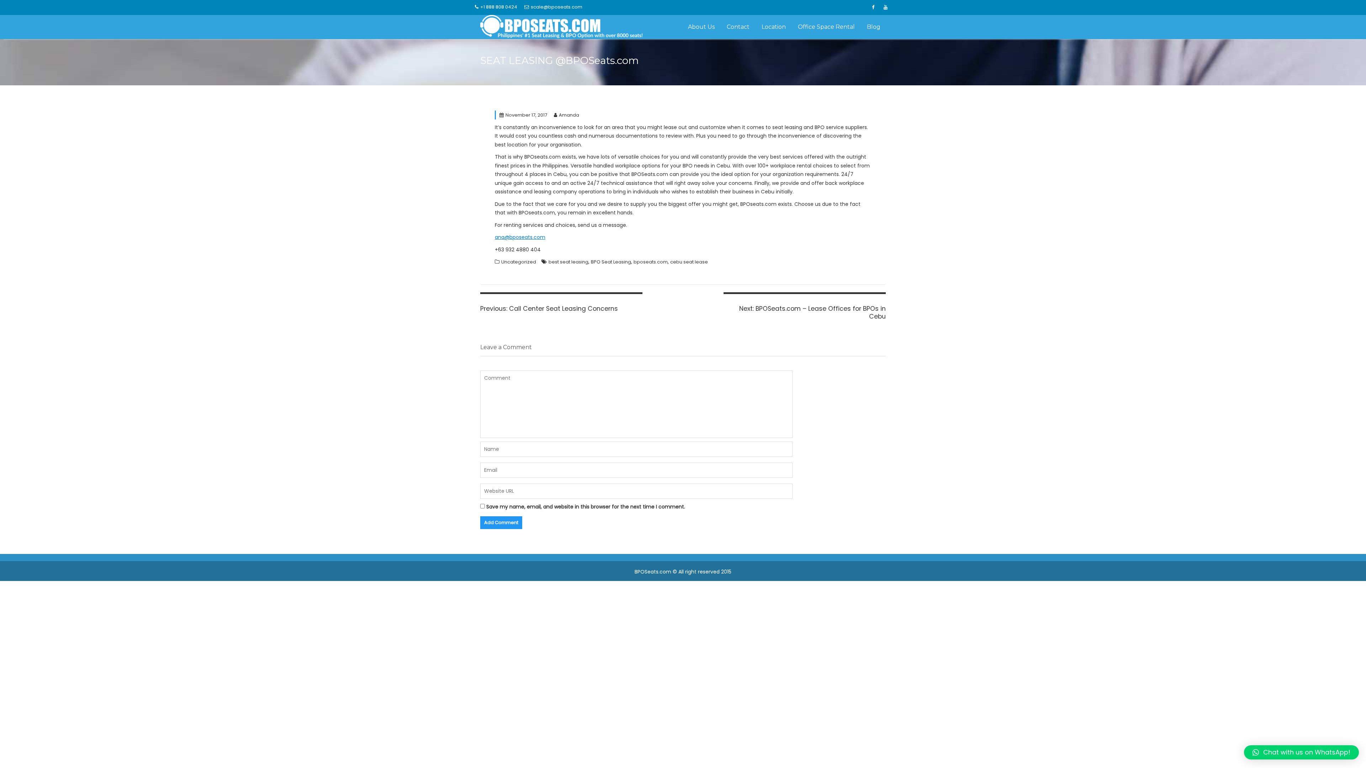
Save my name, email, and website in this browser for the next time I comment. (585, 506)
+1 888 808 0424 (498, 7)
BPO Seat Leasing (611, 261)
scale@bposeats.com (556, 7)
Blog (873, 26)
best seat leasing (568, 261)
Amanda (569, 115)
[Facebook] (873, 7)
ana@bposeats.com (520, 237)
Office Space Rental (826, 26)
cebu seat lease (689, 261)
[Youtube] (885, 7)
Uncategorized (518, 261)
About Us (701, 26)
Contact (738, 26)
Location (774, 26)
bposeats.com (651, 261)
